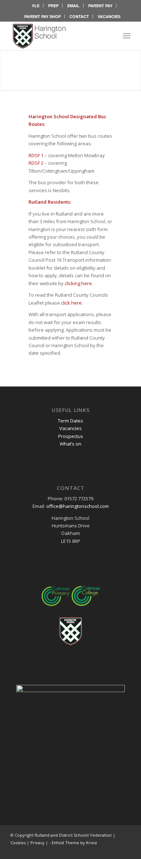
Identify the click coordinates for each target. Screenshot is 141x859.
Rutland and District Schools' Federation (73, 835)
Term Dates (70, 420)
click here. (72, 303)
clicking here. (79, 283)
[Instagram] (125, 850)
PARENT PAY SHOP (42, 16)
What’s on (70, 443)
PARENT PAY (100, 5)
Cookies (18, 842)
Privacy (37, 842)
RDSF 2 (36, 163)
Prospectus (70, 436)
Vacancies (70, 428)
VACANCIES (109, 16)
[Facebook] (114, 850)
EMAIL (73, 5)
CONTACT (79, 16)
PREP (53, 5)
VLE (35, 5)
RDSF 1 (36, 155)
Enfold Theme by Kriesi (74, 842)
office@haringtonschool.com (77, 506)
